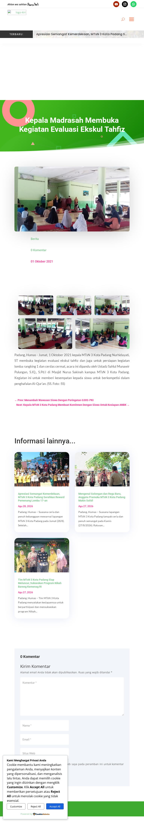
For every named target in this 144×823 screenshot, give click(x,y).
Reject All (36, 806)
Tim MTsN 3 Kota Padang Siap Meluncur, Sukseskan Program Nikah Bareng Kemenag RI (40, 583)
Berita (35, 239)
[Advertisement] (72, 72)
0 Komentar (38, 250)
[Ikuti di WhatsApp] (133, 4)
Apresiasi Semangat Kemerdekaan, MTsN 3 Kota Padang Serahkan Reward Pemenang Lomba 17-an (41, 497)
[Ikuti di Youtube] (116, 4)
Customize (16, 806)
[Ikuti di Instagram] (125, 4)
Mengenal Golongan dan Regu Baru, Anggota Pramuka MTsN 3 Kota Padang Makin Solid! (101, 497)
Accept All (55, 806)
